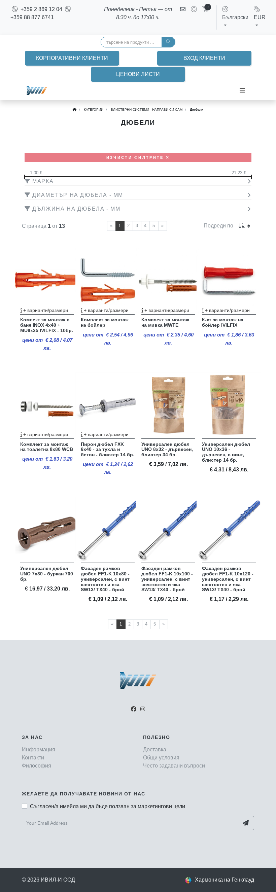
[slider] (138, 176)
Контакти (33, 757)
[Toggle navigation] (242, 90)
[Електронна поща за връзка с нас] (182, 17)
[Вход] (191, 17)
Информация (38, 749)
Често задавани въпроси (174, 766)
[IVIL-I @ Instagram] (142, 709)
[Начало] (74, 109)
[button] (235, 17)
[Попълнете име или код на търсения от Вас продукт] (168, 42)
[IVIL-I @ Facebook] (133, 709)
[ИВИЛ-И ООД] (37, 90)
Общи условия (161, 757)
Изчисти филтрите (136, 157)
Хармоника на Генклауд (224, 880)
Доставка (154, 749)
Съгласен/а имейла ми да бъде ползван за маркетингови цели (107, 806)
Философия (36, 766)
